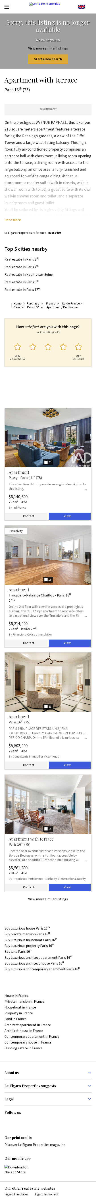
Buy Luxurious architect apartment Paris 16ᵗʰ (38, 958)
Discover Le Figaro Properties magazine (34, 1144)
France (50, 304)
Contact (28, 516)
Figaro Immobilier (16, 1194)
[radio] (17, 350)
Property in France (18, 1013)
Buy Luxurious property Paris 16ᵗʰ (29, 946)
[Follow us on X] (33, 1121)
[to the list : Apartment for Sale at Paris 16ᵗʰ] (6, 305)
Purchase (33, 304)
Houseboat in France (20, 1007)
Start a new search (48, 59)
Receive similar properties (35, 405)
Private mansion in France (24, 1002)
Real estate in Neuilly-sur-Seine (28, 274)
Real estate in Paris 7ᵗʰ (21, 267)
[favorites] (89, 6)
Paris (17, 307)
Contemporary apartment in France (31, 1037)
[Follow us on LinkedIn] (7, 1121)
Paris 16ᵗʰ (33, 307)
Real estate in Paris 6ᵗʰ (21, 282)
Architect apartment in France (27, 1025)
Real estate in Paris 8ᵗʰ (21, 259)
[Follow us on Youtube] (42, 1121)
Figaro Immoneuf (46, 1194)
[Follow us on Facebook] (24, 1121)
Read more (13, 220)
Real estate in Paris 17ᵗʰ (22, 289)
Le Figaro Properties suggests (30, 1085)
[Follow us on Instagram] (16, 1121)
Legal (9, 1099)
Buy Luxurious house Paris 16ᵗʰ (27, 928)
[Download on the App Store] (18, 1170)
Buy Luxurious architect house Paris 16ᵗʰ (34, 963)
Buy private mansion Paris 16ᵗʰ (27, 934)
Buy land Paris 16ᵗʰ (18, 952)
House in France (16, 996)
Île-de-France (71, 304)
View (67, 516)
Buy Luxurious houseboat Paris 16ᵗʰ (30, 940)
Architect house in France (23, 1031)
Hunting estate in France (23, 1048)
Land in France (15, 1019)
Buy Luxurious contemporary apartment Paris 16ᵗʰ (42, 969)
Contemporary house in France (27, 1042)
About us (11, 1072)
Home (18, 304)
